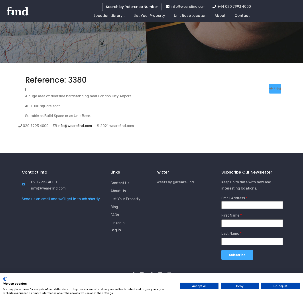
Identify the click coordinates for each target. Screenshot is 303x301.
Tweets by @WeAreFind (174, 182)
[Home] (18, 9)
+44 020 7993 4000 (234, 6)
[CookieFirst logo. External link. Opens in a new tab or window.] (5, 279)
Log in (115, 230)
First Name (230, 215)
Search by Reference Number (132, 6)
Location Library (108, 15)
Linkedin (117, 223)
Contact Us (119, 183)
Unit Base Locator (190, 15)
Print (277, 88)
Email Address (233, 198)
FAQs (114, 215)
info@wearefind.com (188, 6)
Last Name (230, 233)
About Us (118, 191)
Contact (242, 15)
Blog (114, 207)
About (220, 15)
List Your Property (149, 15)
